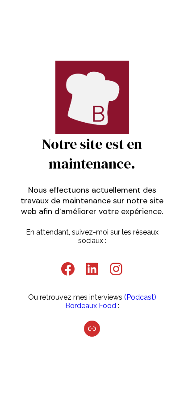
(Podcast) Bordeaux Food (110, 301)
